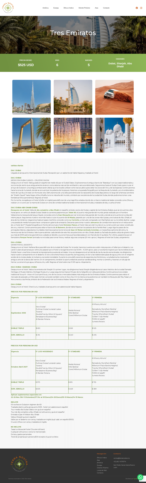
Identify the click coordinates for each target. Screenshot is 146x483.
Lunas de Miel (102, 470)
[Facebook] (137, 8)
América (45, 8)
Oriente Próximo (84, 8)
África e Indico (69, 8)
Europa (56, 8)
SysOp (135, 478)
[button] (140, 477)
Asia (96, 8)
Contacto (106, 8)
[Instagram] (141, 8)
